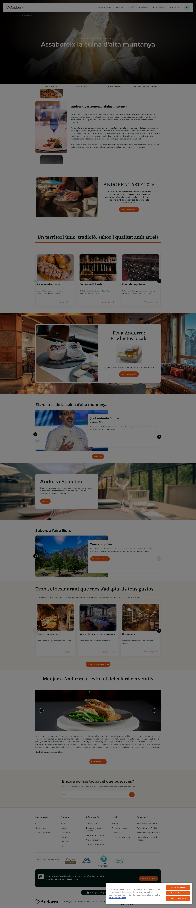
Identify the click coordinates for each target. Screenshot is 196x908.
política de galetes (117, 898)
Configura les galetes (178, 898)
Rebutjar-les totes (178, 893)
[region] (149, 893)
